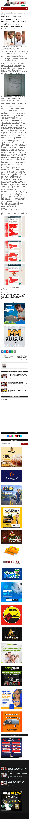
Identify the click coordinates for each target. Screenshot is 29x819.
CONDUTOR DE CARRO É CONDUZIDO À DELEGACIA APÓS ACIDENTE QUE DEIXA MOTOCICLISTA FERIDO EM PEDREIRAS (16, 783)
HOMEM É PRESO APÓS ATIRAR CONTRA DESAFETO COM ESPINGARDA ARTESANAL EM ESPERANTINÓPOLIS (17, 383)
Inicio (10, 815)
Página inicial (3, 12)
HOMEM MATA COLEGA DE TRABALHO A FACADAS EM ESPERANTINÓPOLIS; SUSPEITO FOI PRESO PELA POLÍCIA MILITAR (17, 768)
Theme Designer (16, 817)
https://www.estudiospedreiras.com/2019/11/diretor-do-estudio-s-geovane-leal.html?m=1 (14, 296)
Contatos (19, 815)
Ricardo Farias (4, 28)
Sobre (14, 815)
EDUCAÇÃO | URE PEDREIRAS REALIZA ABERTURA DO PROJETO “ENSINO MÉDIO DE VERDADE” (17, 390)
